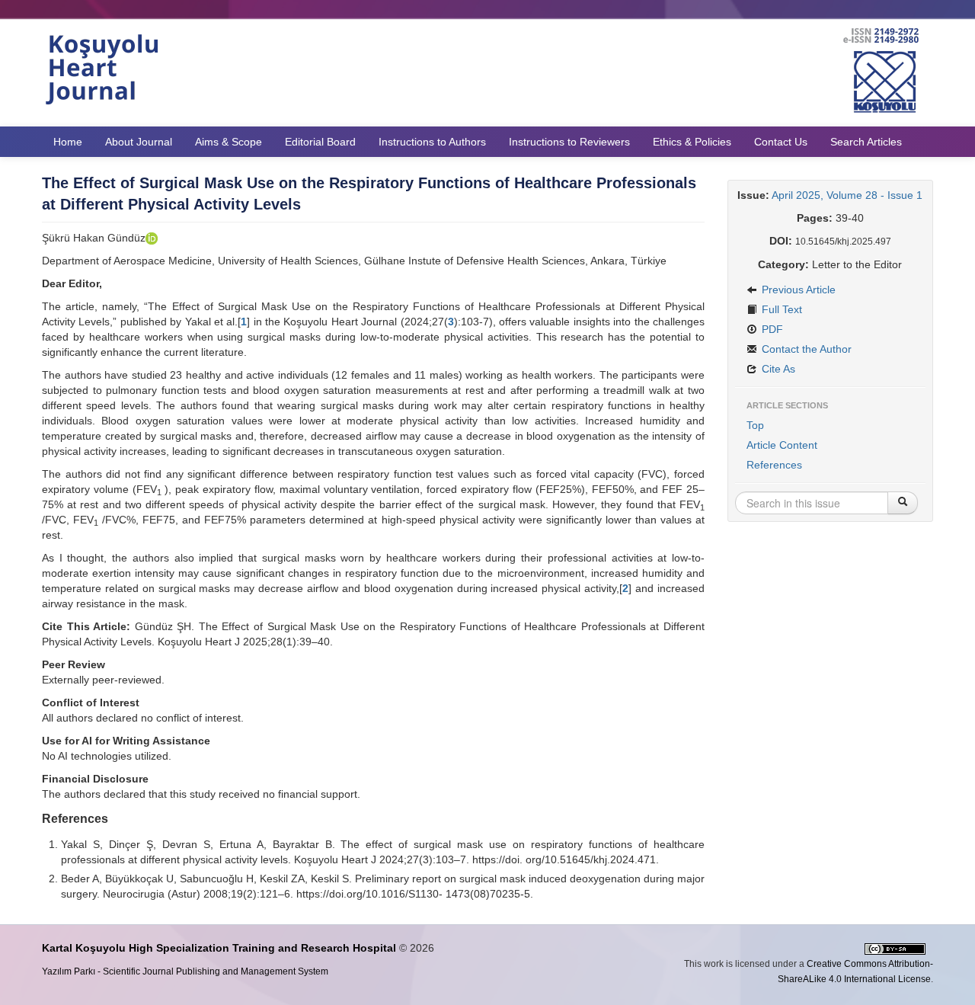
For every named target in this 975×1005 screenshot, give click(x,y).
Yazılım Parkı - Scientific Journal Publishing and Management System (185, 971)
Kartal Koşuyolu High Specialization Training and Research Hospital (219, 948)
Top (755, 425)
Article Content (781, 445)
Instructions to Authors (432, 142)
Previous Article (797, 289)
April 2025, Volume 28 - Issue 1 (847, 195)
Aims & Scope (228, 142)
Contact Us (780, 142)
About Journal (138, 142)
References (774, 465)
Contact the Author (805, 349)
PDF (771, 329)
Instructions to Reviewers (569, 142)
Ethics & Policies (692, 142)
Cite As (777, 369)
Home (67, 142)
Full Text (780, 309)
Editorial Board (320, 142)
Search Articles (866, 142)
